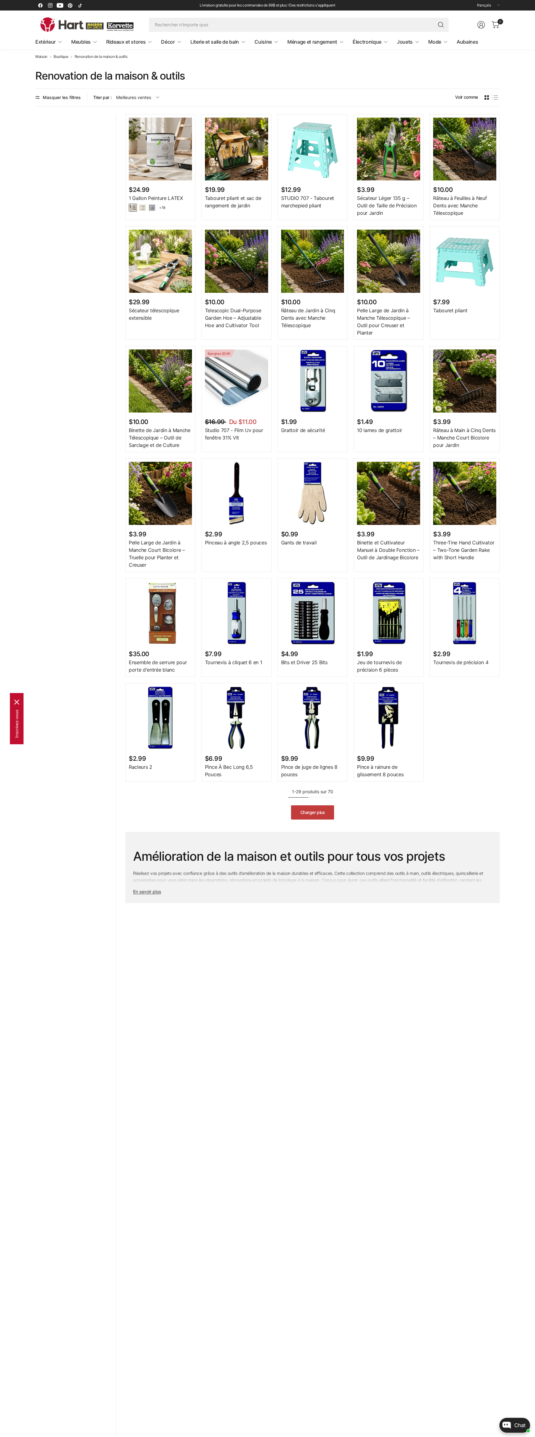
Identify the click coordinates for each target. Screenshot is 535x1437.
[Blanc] (133, 208)
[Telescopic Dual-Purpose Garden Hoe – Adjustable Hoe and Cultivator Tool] (236, 261)
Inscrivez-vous (16, 723)
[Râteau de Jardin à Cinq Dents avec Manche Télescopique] (312, 261)
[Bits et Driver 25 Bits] (312, 613)
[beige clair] (142, 208)
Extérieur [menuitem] (45, 42)
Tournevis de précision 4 (460, 662)
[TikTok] (80, 5)
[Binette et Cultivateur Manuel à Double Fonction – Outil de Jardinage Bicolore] (388, 493)
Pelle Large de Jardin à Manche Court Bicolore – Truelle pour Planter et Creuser (157, 553)
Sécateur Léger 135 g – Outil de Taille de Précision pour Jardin (386, 205)
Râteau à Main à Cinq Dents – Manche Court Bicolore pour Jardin (464, 437)
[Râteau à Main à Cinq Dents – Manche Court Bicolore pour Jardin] (464, 381)
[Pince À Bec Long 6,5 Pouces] (236, 718)
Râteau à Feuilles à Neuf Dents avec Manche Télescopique (460, 205)
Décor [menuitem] (168, 42)
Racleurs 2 (140, 767)
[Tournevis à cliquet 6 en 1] (236, 613)
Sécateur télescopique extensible (154, 314)
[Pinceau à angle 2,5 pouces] (236, 493)
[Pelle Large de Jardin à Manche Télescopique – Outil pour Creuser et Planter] (388, 261)
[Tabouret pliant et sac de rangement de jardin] (236, 149)
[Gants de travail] (312, 493)
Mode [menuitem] (434, 42)
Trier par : (102, 97)
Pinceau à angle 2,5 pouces (236, 542)
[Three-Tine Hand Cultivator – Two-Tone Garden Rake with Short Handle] (464, 493)
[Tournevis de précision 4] (464, 613)
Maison (41, 56)
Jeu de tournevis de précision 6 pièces (379, 666)
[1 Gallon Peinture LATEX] (160, 149)
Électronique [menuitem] (367, 42)
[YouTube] (60, 5)
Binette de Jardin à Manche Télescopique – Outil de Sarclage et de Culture (159, 437)
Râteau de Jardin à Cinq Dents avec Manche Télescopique (308, 317)
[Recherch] (441, 25)
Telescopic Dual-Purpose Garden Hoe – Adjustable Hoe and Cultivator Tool (233, 317)
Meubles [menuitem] (81, 42)
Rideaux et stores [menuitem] (126, 42)
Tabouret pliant (450, 310)
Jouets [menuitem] (405, 42)
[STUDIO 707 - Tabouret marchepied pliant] (312, 149)
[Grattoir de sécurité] (312, 381)
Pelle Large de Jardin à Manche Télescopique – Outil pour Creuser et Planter (383, 321)
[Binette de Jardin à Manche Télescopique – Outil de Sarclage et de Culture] (160, 381)
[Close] (16, 701)
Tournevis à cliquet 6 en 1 (233, 662)
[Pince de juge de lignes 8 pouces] (312, 718)
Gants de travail (299, 542)
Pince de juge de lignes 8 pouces (309, 770)
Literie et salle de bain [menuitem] (214, 42)
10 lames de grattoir (379, 430)
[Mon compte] (481, 25)
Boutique (61, 56)
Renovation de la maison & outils (101, 56)
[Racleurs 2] (160, 718)
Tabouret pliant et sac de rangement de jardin (233, 202)
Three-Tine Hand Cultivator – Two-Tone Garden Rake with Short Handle (463, 550)
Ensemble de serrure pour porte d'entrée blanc (158, 666)
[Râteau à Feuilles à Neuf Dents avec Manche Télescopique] (464, 149)
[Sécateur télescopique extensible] (160, 261)
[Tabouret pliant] (464, 261)
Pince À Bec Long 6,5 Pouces (229, 770)
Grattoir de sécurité (303, 430)
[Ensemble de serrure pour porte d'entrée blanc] (160, 613)
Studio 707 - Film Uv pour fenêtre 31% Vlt (234, 434)
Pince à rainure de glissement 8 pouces (380, 770)
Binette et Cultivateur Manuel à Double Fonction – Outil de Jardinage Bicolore (388, 550)
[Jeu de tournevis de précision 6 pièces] (388, 613)
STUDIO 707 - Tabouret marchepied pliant (307, 202)
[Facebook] (40, 5)
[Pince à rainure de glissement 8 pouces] (388, 718)
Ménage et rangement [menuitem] (312, 42)
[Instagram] (50, 5)
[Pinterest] (70, 5)
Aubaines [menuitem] (467, 42)
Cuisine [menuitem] (263, 42)
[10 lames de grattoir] (388, 381)
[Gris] (152, 208)
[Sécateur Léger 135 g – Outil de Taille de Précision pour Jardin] (388, 149)
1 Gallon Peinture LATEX (156, 198)
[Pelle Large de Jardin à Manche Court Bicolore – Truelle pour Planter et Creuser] (160, 493)
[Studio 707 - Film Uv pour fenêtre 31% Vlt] (236, 381)
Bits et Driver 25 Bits (304, 662)
